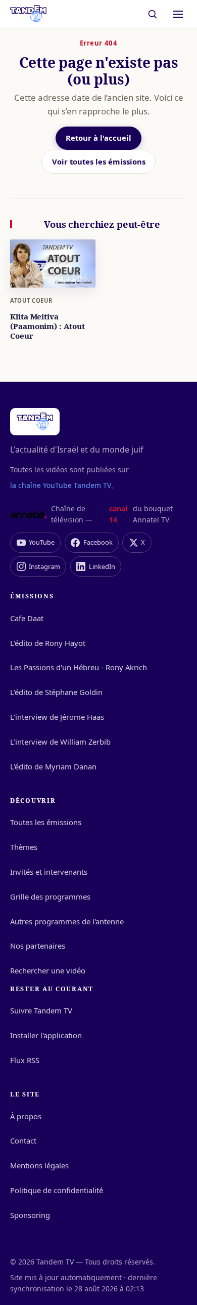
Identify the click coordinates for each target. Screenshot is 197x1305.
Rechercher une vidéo (47, 970)
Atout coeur (31, 300)
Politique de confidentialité (56, 1190)
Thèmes (23, 847)
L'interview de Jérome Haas (57, 717)
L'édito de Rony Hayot (47, 643)
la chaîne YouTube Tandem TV (60, 485)
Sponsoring (30, 1215)
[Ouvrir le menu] (178, 14)
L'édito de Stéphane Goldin (56, 692)
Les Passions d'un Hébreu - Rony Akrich (78, 667)
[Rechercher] (153, 14)
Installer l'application (46, 1035)
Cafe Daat (26, 618)
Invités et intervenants (48, 872)
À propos (25, 1116)
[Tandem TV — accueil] (28, 14)
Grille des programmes (50, 896)
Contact (23, 1140)
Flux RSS (24, 1060)
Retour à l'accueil (98, 138)
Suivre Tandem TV (41, 1010)
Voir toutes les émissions (98, 161)
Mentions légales (39, 1165)
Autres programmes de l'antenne (67, 921)
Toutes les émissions (45, 822)
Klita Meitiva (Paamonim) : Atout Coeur (47, 326)
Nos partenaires (37, 946)
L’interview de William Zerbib (60, 742)
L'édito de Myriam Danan (53, 766)
